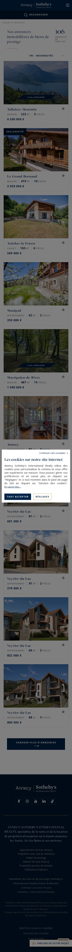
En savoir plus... (12, 486)
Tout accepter (18, 496)
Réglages (42, 496)
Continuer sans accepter (52, 452)
